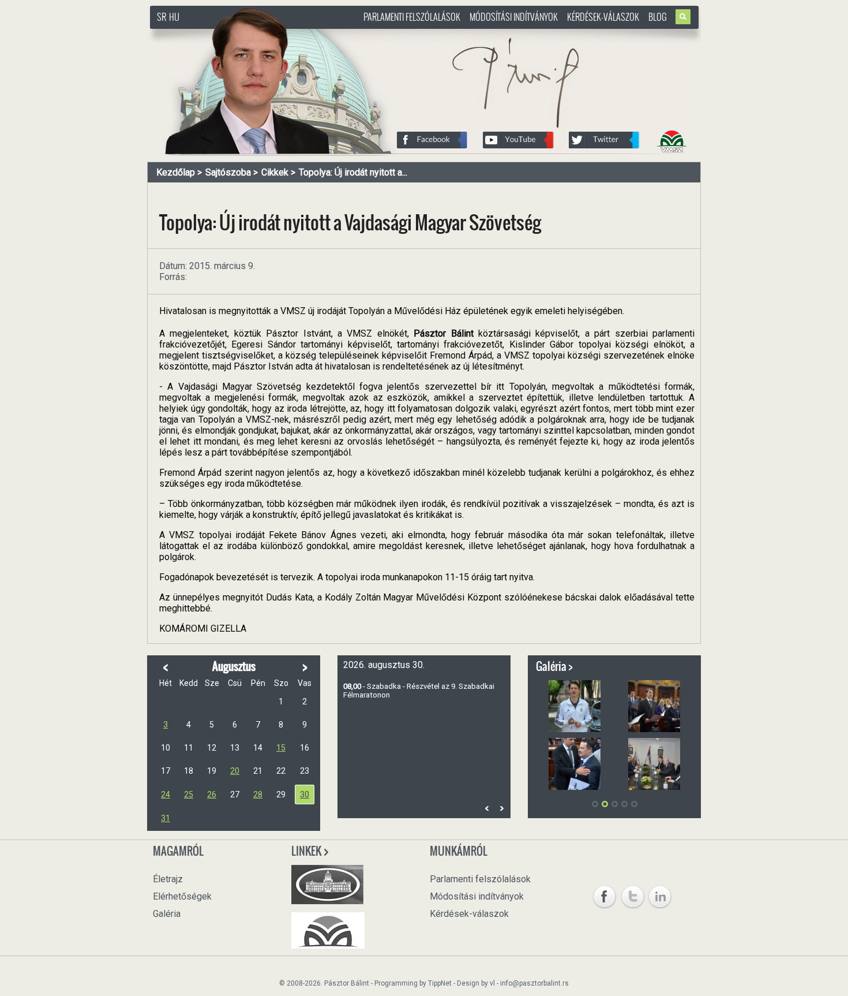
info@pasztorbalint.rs (534, 983)
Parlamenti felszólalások (411, 16)
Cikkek (274, 172)
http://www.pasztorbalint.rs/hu (243, 34)
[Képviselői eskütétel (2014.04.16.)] (654, 706)
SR (161, 16)
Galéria (167, 913)
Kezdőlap (175, 172)
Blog (657, 16)
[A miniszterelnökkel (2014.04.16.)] (574, 764)
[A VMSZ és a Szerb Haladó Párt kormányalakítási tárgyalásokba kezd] (654, 764)
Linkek (307, 851)
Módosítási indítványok (514, 16)
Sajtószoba (228, 172)
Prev (487, 808)
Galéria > (554, 666)
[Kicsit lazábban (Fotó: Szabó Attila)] (574, 706)
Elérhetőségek (182, 896)
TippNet (440, 983)
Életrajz (168, 879)
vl (492, 983)
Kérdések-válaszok (603, 16)
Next (501, 808)
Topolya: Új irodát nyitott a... (353, 172)
